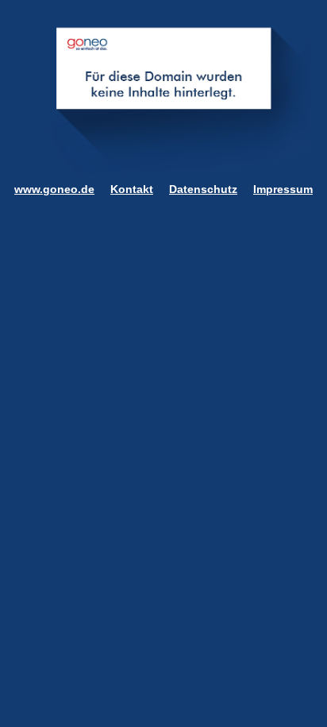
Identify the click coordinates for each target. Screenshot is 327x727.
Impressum (283, 189)
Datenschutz (203, 189)
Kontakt (131, 189)
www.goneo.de (54, 189)
